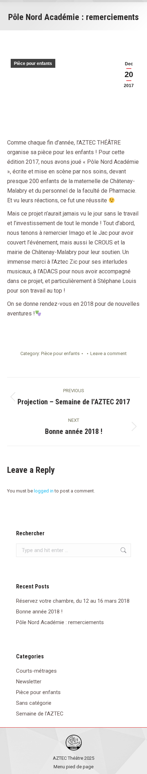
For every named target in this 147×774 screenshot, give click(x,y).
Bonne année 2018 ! (39, 611)
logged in (44, 491)
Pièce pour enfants (33, 63)
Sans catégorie (33, 703)
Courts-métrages (36, 671)
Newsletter (28, 681)
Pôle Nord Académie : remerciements (60, 622)
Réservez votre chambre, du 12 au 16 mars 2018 (73, 601)
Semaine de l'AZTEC (40, 713)
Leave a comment (108, 353)
